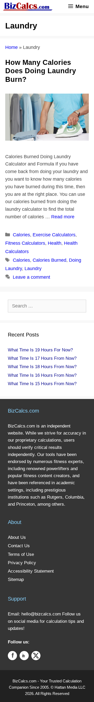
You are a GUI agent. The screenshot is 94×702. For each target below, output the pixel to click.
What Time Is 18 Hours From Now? (42, 366)
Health (54, 243)
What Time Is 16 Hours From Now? (42, 375)
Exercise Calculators (54, 234)
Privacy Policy (22, 562)
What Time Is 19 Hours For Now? (40, 349)
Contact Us (19, 545)
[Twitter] (35, 656)
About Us (17, 537)
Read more (62, 216)
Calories (21, 234)
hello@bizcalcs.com (41, 614)
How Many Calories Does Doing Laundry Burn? (40, 71)
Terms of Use (21, 554)
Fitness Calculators (25, 243)
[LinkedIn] (24, 656)
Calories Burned (49, 260)
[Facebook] (12, 656)
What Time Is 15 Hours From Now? (42, 383)
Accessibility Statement (31, 571)
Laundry (33, 268)
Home (11, 47)
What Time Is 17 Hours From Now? (42, 358)
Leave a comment (31, 277)
